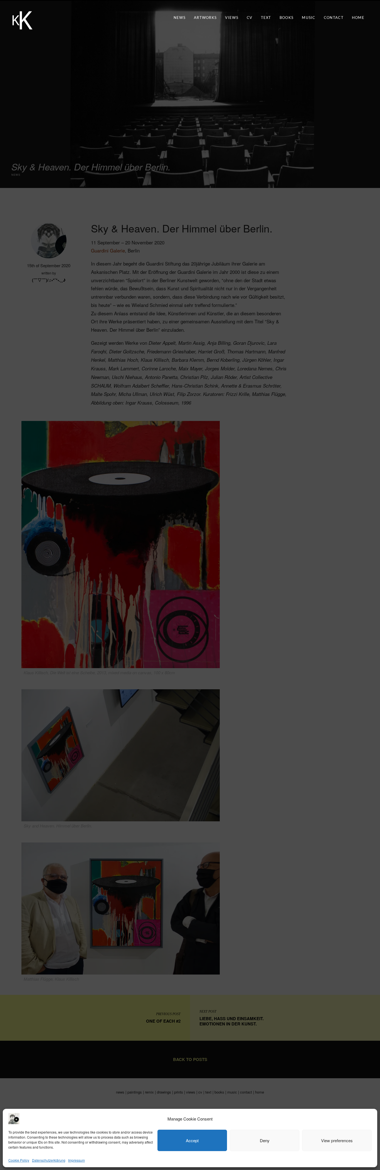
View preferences (337, 1140)
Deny (265, 1140)
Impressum (76, 1160)
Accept (192, 1140)
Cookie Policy (18, 1160)
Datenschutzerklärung (48, 1160)
